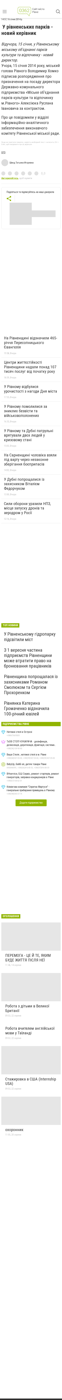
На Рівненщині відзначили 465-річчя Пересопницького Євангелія (30, 342)
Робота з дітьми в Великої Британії (27, 1008)
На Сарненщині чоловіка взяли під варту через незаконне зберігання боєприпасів (30, 460)
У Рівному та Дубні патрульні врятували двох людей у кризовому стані (28, 435)
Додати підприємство (31, 802)
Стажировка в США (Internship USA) (30, 1081)
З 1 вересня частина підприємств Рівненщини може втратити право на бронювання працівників (28, 658)
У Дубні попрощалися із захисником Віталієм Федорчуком (24, 484)
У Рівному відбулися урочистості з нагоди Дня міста (30, 389)
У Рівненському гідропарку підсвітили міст (30, 636)
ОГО (3, 152)
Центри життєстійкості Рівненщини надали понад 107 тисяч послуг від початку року (30, 367)
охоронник (14, 1129)
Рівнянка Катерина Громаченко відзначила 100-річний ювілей (26, 708)
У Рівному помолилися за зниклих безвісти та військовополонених (25, 411)
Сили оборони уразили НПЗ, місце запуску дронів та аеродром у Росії (27, 508)
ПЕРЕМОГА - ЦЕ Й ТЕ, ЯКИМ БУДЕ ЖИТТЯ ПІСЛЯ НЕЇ (28, 957)
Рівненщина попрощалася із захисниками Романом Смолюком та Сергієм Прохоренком (31, 684)
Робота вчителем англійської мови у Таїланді (29, 1030)
